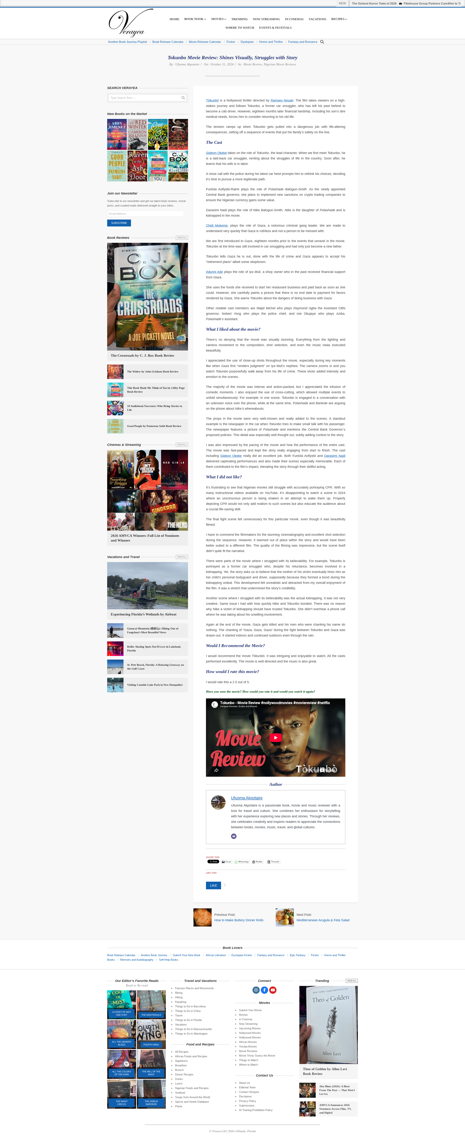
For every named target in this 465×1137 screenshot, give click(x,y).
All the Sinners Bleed (121, 1043)
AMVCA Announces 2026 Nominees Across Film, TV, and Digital (335, 1109)
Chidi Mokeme (217, 225)
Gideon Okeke (216, 153)
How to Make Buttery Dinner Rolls (238, 920)
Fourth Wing (151, 1044)
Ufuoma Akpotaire (187, 64)
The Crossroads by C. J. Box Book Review (142, 355)
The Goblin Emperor (151, 1103)
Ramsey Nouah (282, 100)
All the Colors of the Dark (121, 1073)
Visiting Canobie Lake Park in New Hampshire (155, 684)
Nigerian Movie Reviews (280, 64)
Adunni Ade (214, 272)
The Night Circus (122, 1103)
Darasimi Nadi (334, 456)
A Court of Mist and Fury (121, 1013)
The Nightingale (151, 1015)
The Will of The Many (151, 1073)
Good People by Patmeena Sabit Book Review (154, 426)
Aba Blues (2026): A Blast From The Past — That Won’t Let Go (337, 1090)
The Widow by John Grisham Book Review (153, 371)
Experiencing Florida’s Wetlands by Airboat (143, 614)
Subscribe (119, 222)
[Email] (233, 836)
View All (182, 237)
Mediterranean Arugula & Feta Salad (323, 920)
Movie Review (252, 64)
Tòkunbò (212, 100)
